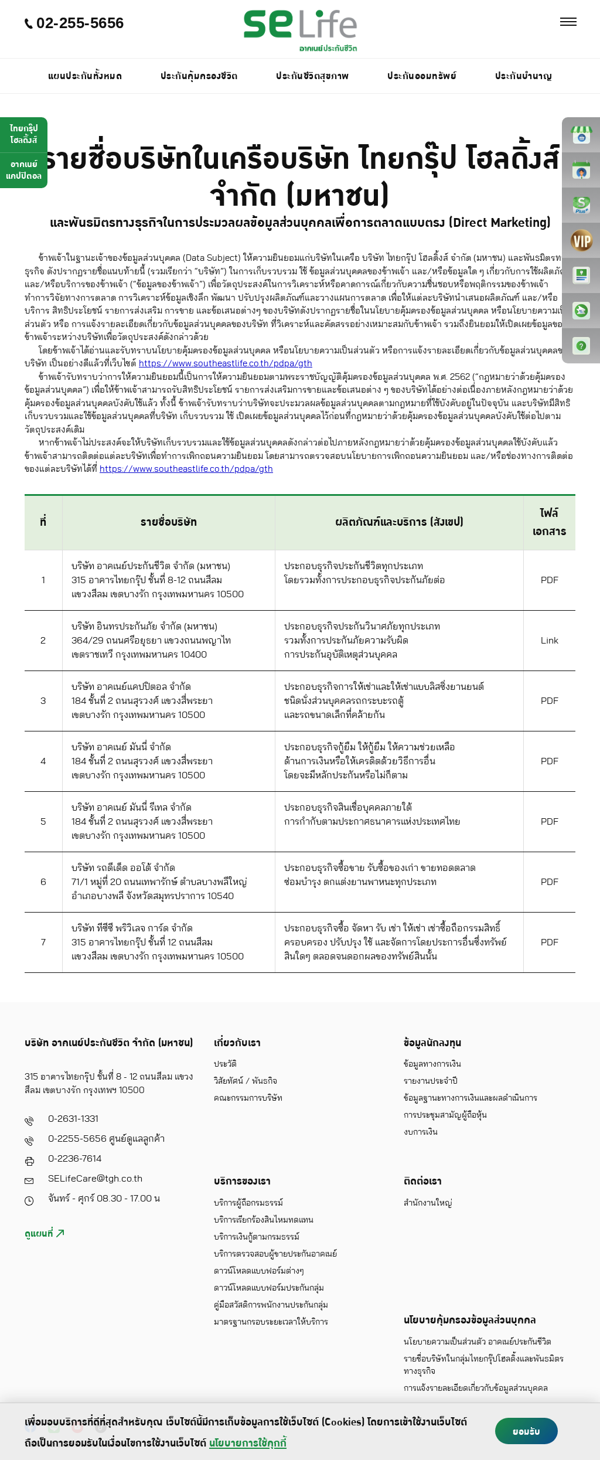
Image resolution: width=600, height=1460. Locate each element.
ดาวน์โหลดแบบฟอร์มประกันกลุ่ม (269, 1288)
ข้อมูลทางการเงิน (432, 1064)
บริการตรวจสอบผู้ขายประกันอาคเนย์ (275, 1254)
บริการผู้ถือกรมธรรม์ (248, 1203)
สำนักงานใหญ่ (428, 1203)
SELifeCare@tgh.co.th (95, 1178)
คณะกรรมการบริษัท (248, 1098)
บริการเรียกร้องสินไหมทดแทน (263, 1220)
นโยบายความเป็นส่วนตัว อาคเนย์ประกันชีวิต (477, 1342)
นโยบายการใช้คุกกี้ (248, 1443)
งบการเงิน (421, 1132)
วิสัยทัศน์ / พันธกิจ (245, 1081)
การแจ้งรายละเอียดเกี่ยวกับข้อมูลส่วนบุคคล (476, 1388)
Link (549, 640)
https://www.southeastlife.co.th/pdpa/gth (225, 363)
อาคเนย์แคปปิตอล (24, 170)
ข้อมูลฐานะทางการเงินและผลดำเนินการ (470, 1098)
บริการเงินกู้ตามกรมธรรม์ (256, 1237)
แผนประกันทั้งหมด (85, 76)
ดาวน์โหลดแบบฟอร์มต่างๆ (259, 1271)
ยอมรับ (526, 1432)
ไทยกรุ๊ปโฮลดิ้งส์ (24, 134)
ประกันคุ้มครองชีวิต (199, 76)
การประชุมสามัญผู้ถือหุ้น (445, 1115)
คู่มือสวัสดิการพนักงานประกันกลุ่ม (271, 1305)
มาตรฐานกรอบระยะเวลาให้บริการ (271, 1322)
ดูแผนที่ (40, 1234)
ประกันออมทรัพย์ (421, 76)
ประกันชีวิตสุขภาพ (312, 76)
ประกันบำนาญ (524, 76)
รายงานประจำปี (431, 1081)
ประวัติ (225, 1064)
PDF (549, 580)
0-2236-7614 (74, 1158)
